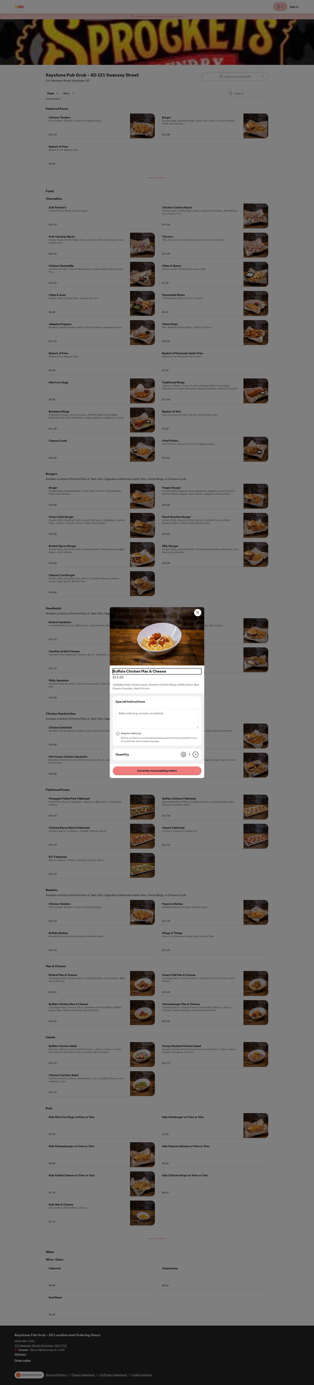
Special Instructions (130, 702)
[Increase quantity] (195, 754)
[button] (157, 636)
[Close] (197, 612)
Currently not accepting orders (157, 770)
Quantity (122, 754)
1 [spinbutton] (189, 754)
